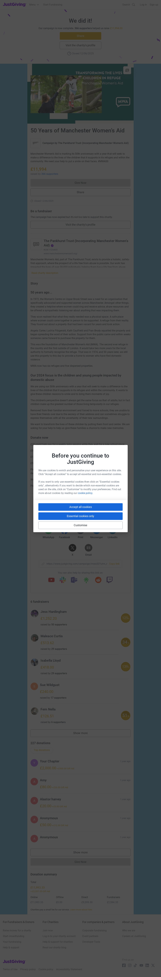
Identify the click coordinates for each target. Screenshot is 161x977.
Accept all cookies (80, 507)
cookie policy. (85, 493)
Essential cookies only (80, 516)
